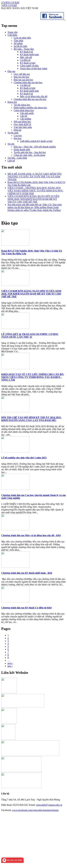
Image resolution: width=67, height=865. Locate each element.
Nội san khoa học (22, 121)
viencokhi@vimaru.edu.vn (49, 805)
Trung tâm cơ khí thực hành (33, 68)
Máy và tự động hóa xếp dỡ (33, 96)
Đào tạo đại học (21, 77)
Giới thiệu (12, 35)
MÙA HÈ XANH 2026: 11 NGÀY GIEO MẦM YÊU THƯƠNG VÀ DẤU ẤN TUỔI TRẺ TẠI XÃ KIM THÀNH (34, 177)
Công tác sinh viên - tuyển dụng (29, 155)
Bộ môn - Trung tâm (24, 49)
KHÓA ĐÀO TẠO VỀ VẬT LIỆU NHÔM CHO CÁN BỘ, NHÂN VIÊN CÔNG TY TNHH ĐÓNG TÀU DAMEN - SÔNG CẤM (32, 377)
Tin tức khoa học (22, 104)
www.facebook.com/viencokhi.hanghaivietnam (35, 810)
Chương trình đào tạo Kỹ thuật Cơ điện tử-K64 (26, 607)
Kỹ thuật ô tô (26, 51)
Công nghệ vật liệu (29, 65)
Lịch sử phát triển (22, 37)
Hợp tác (18, 130)
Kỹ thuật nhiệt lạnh (29, 54)
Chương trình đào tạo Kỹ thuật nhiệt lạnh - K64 (26, 573)
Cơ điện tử (25, 60)
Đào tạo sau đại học (23, 79)
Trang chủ (12, 32)
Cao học (18, 135)
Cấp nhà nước (27, 113)
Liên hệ (11, 160)
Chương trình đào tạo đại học (28, 82)
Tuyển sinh (12, 132)
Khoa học (12, 102)
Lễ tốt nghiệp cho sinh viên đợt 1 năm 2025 (24, 457)
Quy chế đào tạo (22, 74)
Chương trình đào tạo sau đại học (30, 99)
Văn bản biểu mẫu (23, 127)
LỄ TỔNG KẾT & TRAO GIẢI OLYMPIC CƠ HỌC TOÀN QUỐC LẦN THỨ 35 (30, 335)
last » (10, 666)
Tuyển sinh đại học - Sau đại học (30, 152)
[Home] (10, 2)
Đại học (18, 138)
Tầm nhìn (18, 40)
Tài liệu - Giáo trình (17, 158)
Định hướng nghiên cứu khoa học (30, 107)
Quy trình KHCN (22, 124)
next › (10, 663)
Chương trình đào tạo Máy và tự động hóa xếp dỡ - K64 (31, 535)
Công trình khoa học (24, 110)
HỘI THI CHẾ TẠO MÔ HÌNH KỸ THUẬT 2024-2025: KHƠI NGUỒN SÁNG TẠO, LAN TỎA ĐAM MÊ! (31, 419)
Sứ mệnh (18, 43)
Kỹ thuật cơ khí (27, 63)
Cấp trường (25, 118)
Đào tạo (11, 71)
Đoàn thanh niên (22, 149)
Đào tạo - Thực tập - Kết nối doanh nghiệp (35, 146)
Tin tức (10, 144)
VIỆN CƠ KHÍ (9, 5)
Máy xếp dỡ (26, 57)
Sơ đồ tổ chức (20, 46)
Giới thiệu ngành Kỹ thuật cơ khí (36, 141)
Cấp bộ (23, 116)
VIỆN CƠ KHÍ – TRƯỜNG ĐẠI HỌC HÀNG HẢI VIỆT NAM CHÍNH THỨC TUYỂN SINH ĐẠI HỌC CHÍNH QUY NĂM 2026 (35, 190)
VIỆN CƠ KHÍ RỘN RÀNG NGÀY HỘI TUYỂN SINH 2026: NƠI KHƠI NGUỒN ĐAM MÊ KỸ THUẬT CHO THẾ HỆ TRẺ (33, 199)
